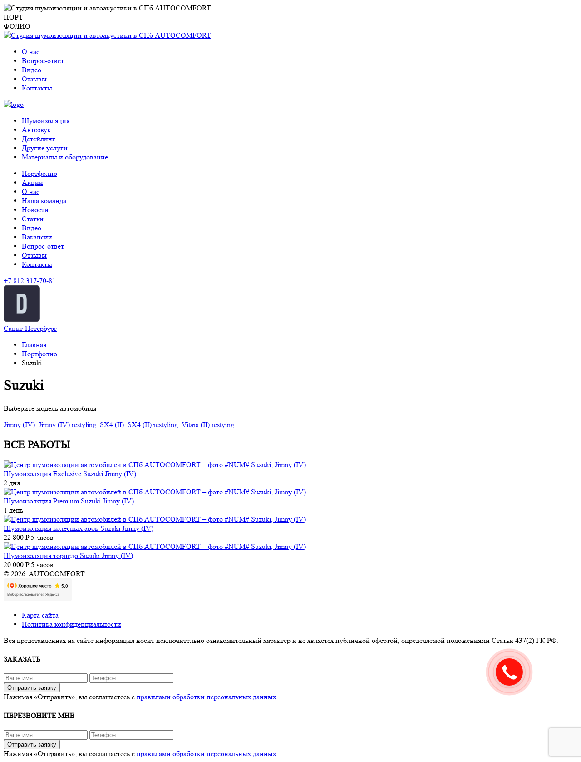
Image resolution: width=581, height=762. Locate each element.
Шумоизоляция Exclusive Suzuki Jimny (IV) (70, 473)
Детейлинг (38, 138)
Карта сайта (40, 615)
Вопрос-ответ (43, 60)
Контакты (37, 88)
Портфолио (39, 173)
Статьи (33, 218)
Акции (32, 182)
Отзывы (34, 79)
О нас (30, 51)
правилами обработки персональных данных (206, 696)
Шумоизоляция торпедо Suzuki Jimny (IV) (68, 555)
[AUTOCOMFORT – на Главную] (107, 35)
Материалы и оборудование (65, 157)
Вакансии (37, 237)
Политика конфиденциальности (71, 624)
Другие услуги (45, 148)
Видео (31, 69)
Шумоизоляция (45, 120)
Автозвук (36, 129)
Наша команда (44, 200)
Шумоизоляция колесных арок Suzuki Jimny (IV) (78, 528)
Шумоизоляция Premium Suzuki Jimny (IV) (69, 501)
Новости (35, 209)
